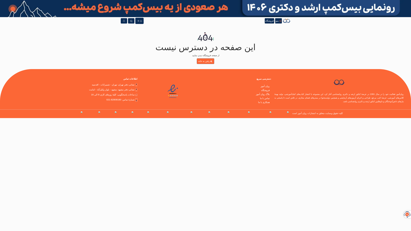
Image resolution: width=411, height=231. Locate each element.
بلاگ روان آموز (263, 94)
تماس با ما (265, 98)
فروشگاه (265, 90)
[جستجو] (131, 21)
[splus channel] (125, 113)
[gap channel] (75, 113)
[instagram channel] (261, 113)
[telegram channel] (240, 113)
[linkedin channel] (220, 113)
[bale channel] (141, 113)
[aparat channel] (201, 113)
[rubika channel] (91, 113)
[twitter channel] (280, 113)
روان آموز (265, 86)
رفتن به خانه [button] (204, 61)
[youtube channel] (159, 113)
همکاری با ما (264, 102)
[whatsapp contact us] (181, 113)
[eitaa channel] (109, 113)
